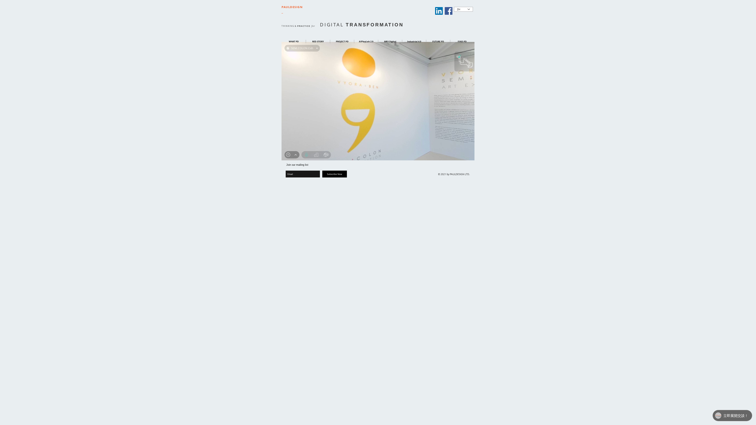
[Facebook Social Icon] (448, 11)
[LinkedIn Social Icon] (439, 11)
